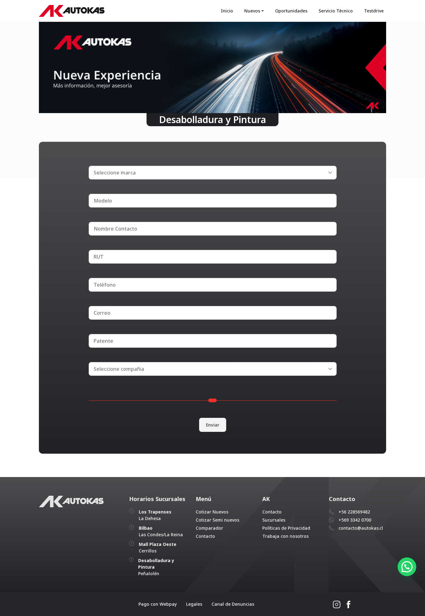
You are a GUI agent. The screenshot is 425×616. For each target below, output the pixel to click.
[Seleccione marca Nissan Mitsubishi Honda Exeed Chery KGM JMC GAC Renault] (213, 172)
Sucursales (273, 520)
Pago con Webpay (157, 604)
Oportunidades (291, 11)
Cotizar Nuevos (212, 512)
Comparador (209, 528)
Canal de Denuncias (233, 604)
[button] (407, 566)
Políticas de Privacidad (286, 528)
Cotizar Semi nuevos (217, 520)
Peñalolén (156, 566)
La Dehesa (155, 515)
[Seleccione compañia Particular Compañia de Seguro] (213, 368)
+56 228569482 (354, 512)
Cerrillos (157, 547)
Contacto (205, 536)
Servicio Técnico (336, 11)
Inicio (227, 11)
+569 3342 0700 (355, 520)
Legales (194, 604)
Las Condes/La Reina (161, 531)
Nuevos (252, 11)
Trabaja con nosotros (285, 536)
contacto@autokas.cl (361, 528)
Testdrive (374, 11)
